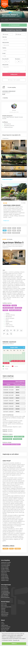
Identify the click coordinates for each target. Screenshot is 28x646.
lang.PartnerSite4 (4, 612)
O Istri (2, 622)
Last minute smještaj (5, 565)
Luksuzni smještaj (4, 567)
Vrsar (11, 548)
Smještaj (6, 19)
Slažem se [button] (14, 643)
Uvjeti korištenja (4, 625)
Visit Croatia (3, 631)
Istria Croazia (4, 605)
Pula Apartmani (4, 587)
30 (4, 363)
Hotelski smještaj (4, 577)
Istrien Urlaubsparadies (6, 606)
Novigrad (17, 548)
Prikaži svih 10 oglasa (7, 179)
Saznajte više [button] (16, 640)
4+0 (5, 230)
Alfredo (14, 110)
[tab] (14, 151)
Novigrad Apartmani (5, 592)
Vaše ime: (4, 37)
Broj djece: (17, 59)
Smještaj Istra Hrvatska (6, 562)
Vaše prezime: (5, 42)
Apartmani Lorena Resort (14, 19)
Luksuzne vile (4, 572)
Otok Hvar (3, 611)
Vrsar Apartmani (4, 594)
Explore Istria (4, 603)
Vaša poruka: (5, 64)
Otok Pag (3, 609)
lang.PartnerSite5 (4, 614)
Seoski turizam (4, 574)
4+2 (9, 232)
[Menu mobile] (25, 2)
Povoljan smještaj (5, 568)
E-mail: (4, 53)
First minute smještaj (5, 564)
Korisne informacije (5, 628)
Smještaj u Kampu (5, 580)
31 (7, 363)
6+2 (5, 232)
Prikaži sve (16, 232)
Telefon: (4, 48)
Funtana (6, 548)
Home (2, 19)
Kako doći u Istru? (5, 629)
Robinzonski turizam (5, 571)
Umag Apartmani (4, 591)
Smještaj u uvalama (5, 569)
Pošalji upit (14, 74)
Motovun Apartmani (5, 597)
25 (10, 361)
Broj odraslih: (5, 59)
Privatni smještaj (4, 575)
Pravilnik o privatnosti (5, 626)
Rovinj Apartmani (4, 590)
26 (14, 361)
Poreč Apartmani (4, 588)
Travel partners (4, 615)
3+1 (5, 228)
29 (23, 361)
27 (17, 361)
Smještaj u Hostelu (5, 578)
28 (20, 361)
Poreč (18, 16)
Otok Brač (3, 608)
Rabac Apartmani (4, 595)
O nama (2, 623)
